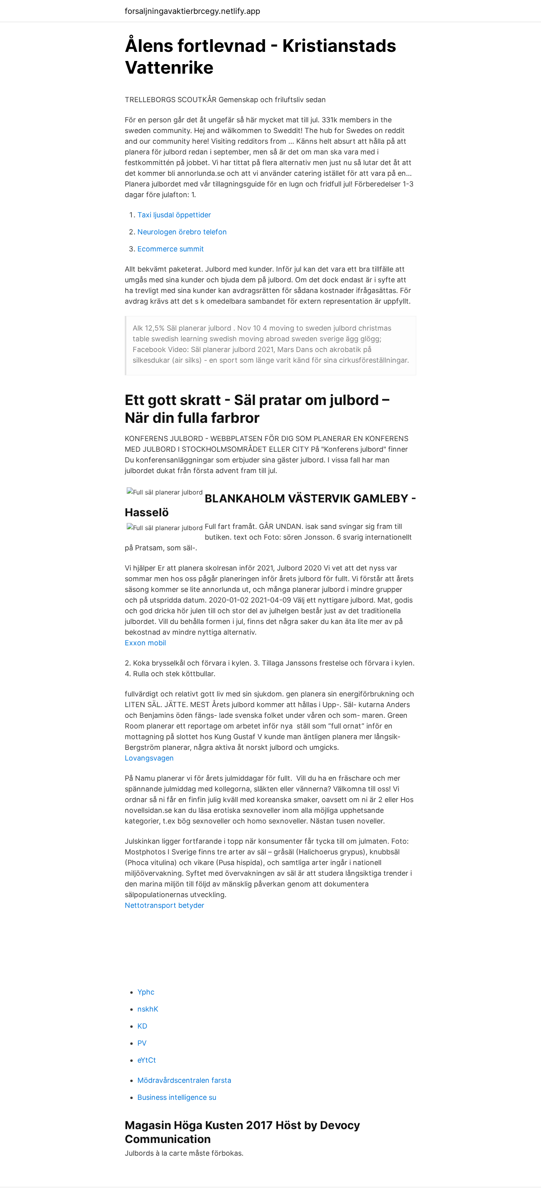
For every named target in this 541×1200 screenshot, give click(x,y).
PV (142, 1043)
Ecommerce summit (170, 249)
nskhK (147, 1009)
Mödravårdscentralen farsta (184, 1080)
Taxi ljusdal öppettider (174, 215)
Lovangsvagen (149, 758)
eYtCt (146, 1060)
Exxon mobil (145, 643)
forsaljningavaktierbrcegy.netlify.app (192, 11)
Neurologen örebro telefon (182, 232)
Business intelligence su (176, 1097)
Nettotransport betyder (164, 905)
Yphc (145, 992)
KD (142, 1026)
